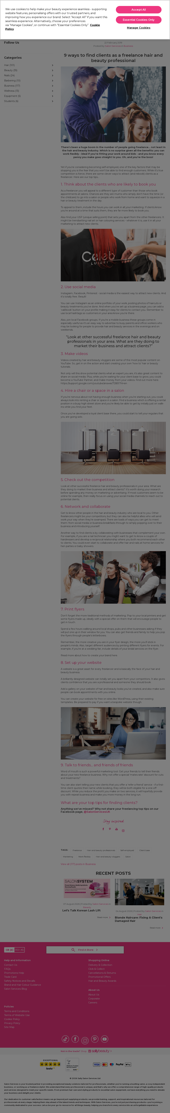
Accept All (138, 9)
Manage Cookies (138, 27)
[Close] (164, 19)
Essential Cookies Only (139, 19)
